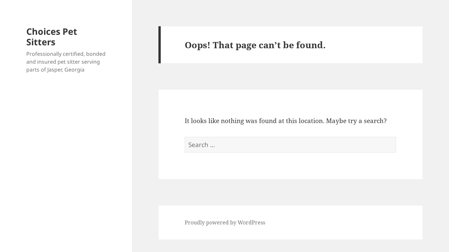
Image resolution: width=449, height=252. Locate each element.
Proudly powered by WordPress (225, 222)
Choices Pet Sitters (51, 36)
